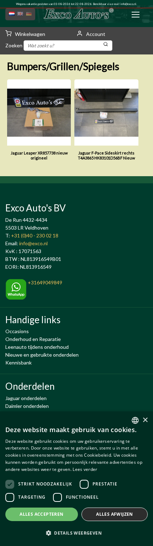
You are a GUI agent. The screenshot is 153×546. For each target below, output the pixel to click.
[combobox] (135, 420)
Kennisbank (18, 362)
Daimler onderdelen (27, 406)
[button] (76, 533)
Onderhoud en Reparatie (33, 339)
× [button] (145, 420)
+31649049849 (44, 282)
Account (95, 34)
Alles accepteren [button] (41, 514)
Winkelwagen (29, 34)
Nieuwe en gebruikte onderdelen (42, 355)
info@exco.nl (128, 4)
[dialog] (76, 478)
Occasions (17, 331)
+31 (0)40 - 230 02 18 (34, 235)
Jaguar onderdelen (26, 398)
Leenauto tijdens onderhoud (37, 347)
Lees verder (85, 469)
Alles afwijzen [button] (114, 514)
